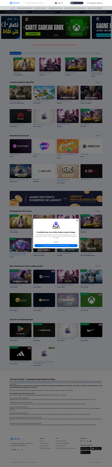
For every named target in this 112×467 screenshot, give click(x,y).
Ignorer (56, 242)
